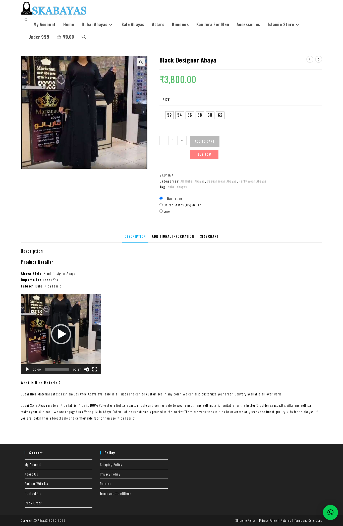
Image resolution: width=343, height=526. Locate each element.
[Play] (27, 369)
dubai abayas (177, 186)
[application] (61, 334)
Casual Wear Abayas (222, 181)
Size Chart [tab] (209, 236)
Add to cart (204, 141)
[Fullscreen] (94, 369)
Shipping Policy (111, 464)
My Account (33, 464)
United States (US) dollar (182, 204)
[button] (141, 62)
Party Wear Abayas (253, 181)
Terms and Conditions (115, 493)
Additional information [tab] (173, 236)
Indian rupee (173, 198)
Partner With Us (36, 483)
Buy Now (204, 154)
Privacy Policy (110, 474)
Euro (167, 211)
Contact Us (33, 493)
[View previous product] (309, 59)
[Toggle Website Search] (84, 37)
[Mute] (86, 369)
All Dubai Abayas (193, 181)
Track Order (33, 502)
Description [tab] (135, 236)
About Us (31, 474)
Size (166, 99)
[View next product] (318, 59)
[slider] (57, 369)
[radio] (169, 115)
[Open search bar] (27, 20)
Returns (105, 483)
